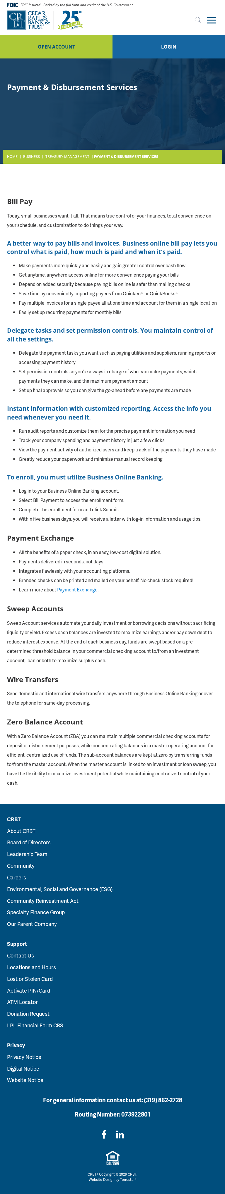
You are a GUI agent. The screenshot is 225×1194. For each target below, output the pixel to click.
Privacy (16, 1045)
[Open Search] (198, 20)
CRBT (14, 819)
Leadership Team (27, 853)
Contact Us (20, 955)
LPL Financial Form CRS (35, 1025)
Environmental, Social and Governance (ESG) (60, 889)
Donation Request (28, 1013)
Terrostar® (128, 1179)
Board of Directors (29, 842)
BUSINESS (31, 156)
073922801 (135, 1114)
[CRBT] (45, 20)
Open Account (56, 47)
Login (168, 47)
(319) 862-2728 (163, 1100)
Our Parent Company (32, 923)
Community (21, 865)
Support (17, 943)
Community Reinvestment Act (43, 900)
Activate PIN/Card (28, 990)
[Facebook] (104, 1134)
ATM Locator (22, 1001)
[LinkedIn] (120, 1134)
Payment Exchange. (78, 589)
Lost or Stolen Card (30, 978)
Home (12, 156)
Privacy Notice (24, 1056)
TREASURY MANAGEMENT (67, 156)
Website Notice (25, 1079)
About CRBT (21, 830)
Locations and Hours (31, 967)
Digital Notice (23, 1068)
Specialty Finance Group (36, 912)
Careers (16, 877)
